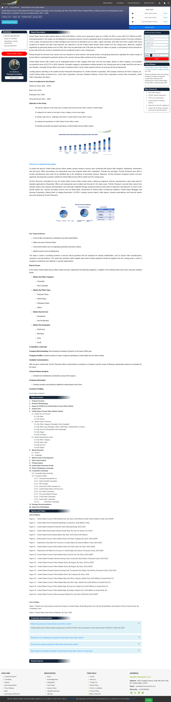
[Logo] (9, 3)
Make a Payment (95, 694)
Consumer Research (134, 3)
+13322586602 (144, 689)
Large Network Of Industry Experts (156, 101)
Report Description (12, 36)
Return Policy (94, 685)
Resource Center (149, 3)
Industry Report (107, 3)
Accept (149, 700)
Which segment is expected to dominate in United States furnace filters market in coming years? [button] (62, 651)
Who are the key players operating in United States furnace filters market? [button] (54, 644)
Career (92, 676)
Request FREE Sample (14, 53)
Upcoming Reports (10, 685)
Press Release (9, 688)
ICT (6, 7)
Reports (7, 682)
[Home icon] (164, 3)
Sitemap (50, 694)
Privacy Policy (94, 691)
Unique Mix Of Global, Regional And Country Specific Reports (158, 109)
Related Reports (10, 46)
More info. (133, 699)
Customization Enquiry (10, 22)
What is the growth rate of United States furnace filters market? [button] (51, 624)
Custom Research (10, 676)
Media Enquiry (149, 27)
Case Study (51, 685)
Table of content (10, 39)
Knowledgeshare (52, 679)
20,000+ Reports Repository (157, 95)
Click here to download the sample (42, 164)
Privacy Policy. (71, 699)
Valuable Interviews (53, 691)
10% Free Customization (156, 98)
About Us (93, 679)
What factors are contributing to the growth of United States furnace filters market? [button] (57, 637)
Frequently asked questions (11, 42)
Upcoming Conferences (12, 694)
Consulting (120, 3)
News (49, 676)
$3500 (165, 13)
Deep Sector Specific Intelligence (158, 105)
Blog (5, 691)
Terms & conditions (96, 688)
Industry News (52, 688)
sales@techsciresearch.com (145, 686)
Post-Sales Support (154, 92)
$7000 (165, 22)
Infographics (51, 682)
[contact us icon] (159, 3)
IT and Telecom (14, 7)
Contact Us (93, 682)
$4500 (165, 17)
